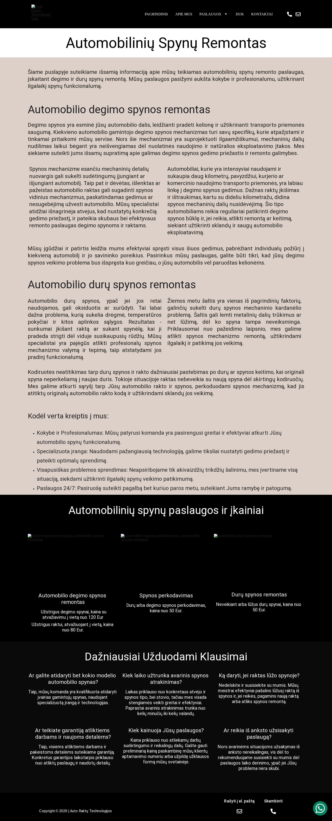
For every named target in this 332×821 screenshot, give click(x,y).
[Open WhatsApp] (320, 808)
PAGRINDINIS (156, 14)
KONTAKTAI (262, 14)
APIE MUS (183, 14)
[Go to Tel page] (291, 14)
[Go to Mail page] (298, 14)
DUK (240, 14)
